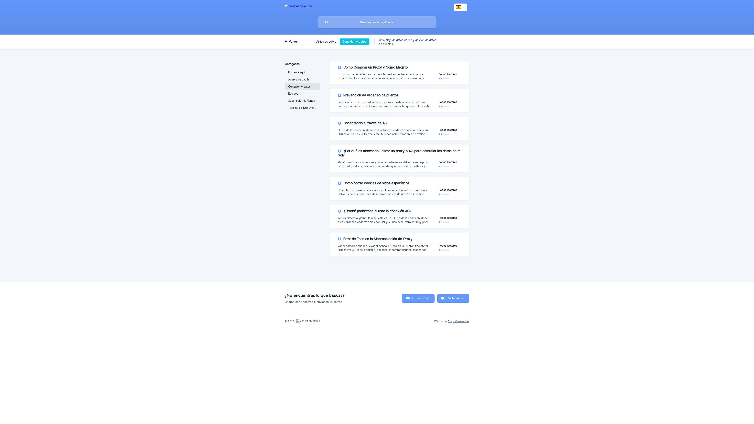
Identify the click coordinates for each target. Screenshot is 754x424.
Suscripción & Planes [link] (301, 100)
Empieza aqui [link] (296, 72)
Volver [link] (293, 41)
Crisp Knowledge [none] (458, 321)
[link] (399, 72)
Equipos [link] (293, 93)
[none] (298, 7)
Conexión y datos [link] (299, 86)
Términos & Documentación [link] (304, 107)
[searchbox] (377, 22)
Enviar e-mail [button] (456, 298)
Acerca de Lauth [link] (298, 79)
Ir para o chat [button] (420, 298)
